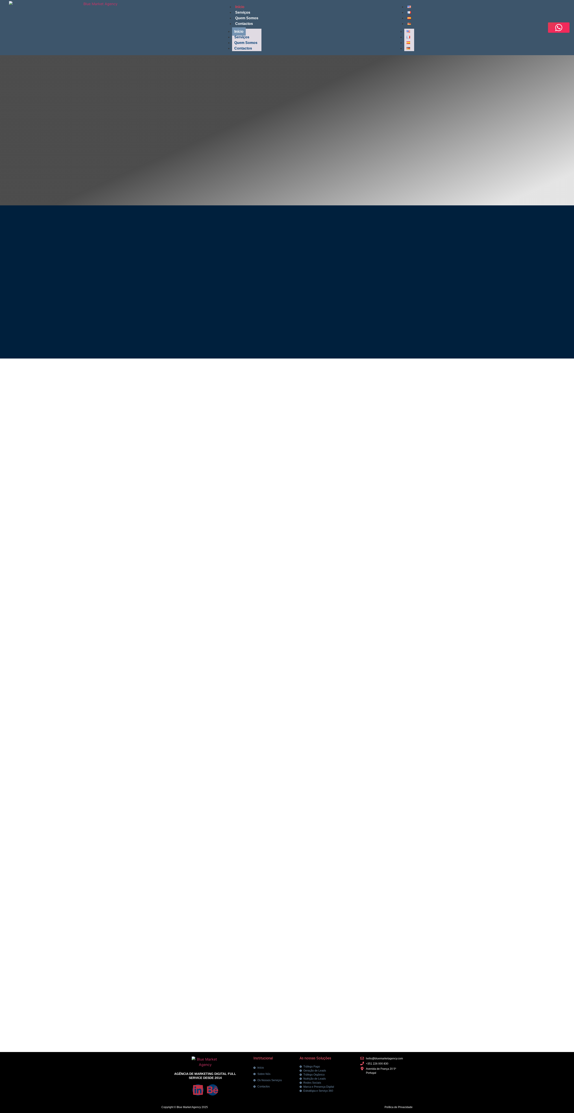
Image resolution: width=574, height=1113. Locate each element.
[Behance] (212, 1090)
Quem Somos (246, 18)
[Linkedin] (198, 1090)
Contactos (244, 24)
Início (239, 7)
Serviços (242, 12)
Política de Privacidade (399, 1107)
